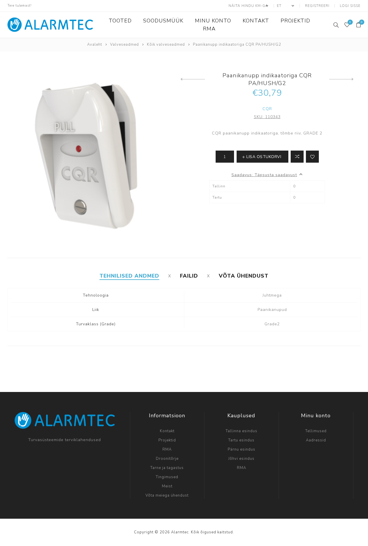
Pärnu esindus (241, 449)
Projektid (167, 440)
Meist (167, 486)
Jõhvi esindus (241, 458)
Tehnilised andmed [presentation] (129, 275)
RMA (167, 449)
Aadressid (316, 440)
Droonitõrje (167, 458)
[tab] (129, 275)
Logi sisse (350, 5)
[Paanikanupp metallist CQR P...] (341, 79)
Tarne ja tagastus (167, 467)
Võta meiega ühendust (167, 495)
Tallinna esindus (241, 431)
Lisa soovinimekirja (312, 157)
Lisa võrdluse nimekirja (297, 157)
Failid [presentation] (189, 275)
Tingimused (167, 477)
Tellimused (316, 431)
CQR (267, 108)
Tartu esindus (241, 440)
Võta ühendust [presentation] (244, 275)
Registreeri (317, 5)
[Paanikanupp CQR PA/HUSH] (193, 79)
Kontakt (167, 431)
